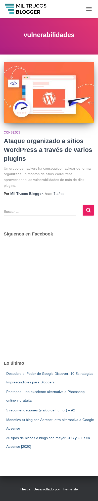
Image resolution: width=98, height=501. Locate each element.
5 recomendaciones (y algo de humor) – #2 (40, 410)
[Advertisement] (49, 303)
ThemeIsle (69, 489)
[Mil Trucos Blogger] (28, 9)
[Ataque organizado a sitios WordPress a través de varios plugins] (49, 92)
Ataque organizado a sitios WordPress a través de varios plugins (48, 149)
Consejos (12, 132)
